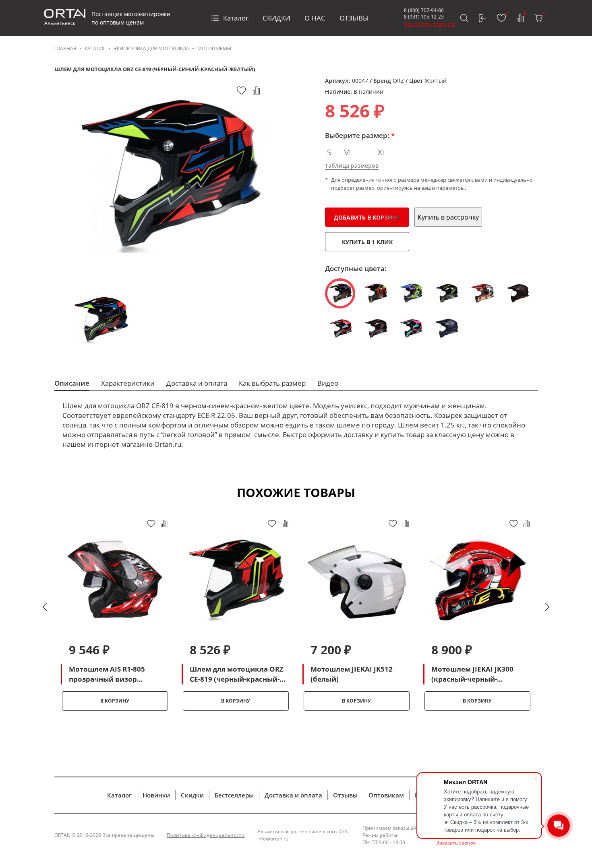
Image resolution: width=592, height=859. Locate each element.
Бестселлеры (234, 795)
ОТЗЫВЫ (354, 18)
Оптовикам (386, 795)
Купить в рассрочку (448, 217)
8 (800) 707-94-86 (424, 10)
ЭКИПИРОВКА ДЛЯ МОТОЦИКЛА (151, 48)
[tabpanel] (114, 614)
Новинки (156, 795)
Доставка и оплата (293, 795)
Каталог (235, 18)
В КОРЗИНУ (114, 700)
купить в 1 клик (367, 242)
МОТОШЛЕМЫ (214, 48)
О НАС (314, 18)
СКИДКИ (276, 18)
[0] (501, 18)
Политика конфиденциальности (205, 835)
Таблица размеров (352, 165)
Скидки (192, 795)
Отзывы (345, 795)
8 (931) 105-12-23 (424, 16)
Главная (65, 48)
